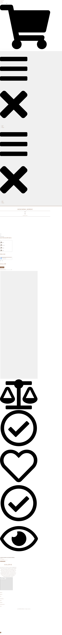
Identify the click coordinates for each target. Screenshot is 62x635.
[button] (13, 89)
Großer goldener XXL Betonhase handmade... (7, 557)
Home (25, 211)
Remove (2, 267)
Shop (25, 213)
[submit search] (6, 3)
